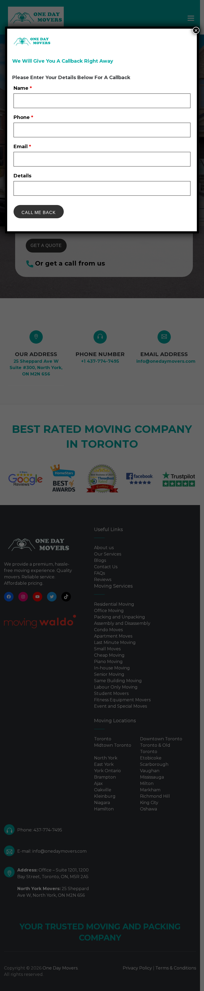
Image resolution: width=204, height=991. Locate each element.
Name (23, 88)
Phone (23, 117)
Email (22, 146)
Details (22, 175)
